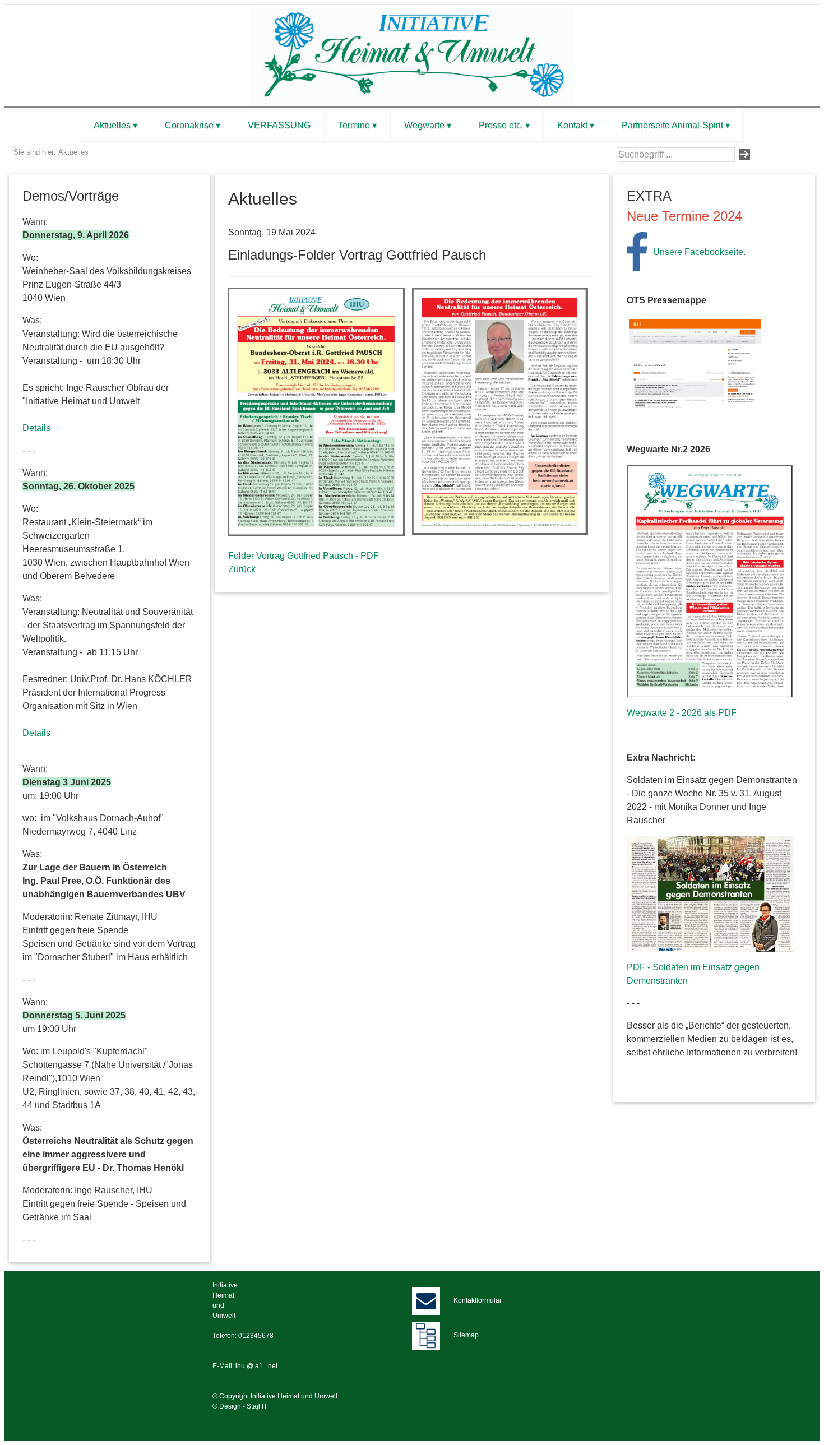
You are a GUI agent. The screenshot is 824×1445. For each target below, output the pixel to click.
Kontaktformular (477, 1300)
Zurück (242, 569)
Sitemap (466, 1335)
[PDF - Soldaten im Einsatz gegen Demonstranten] (710, 894)
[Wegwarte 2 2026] (710, 580)
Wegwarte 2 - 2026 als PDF (682, 712)
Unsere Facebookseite (698, 252)
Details (36, 428)
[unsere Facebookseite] (637, 251)
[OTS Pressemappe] (695, 363)
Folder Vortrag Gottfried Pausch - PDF (303, 556)
